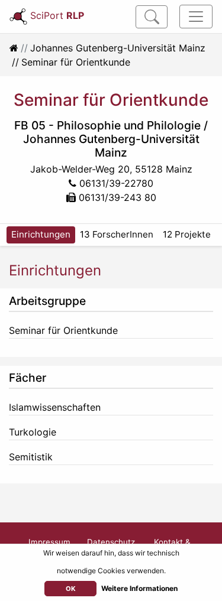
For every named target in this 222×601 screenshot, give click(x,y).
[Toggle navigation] (196, 16)
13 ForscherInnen (116, 234)
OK (71, 588)
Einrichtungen (40, 234)
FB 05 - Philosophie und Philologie (107, 125)
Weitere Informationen (139, 588)
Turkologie (32, 432)
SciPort (57, 15)
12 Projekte (187, 234)
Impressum (49, 542)
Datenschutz (111, 542)
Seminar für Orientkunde (63, 330)
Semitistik (31, 457)
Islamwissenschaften (55, 407)
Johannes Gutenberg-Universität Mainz (117, 48)
